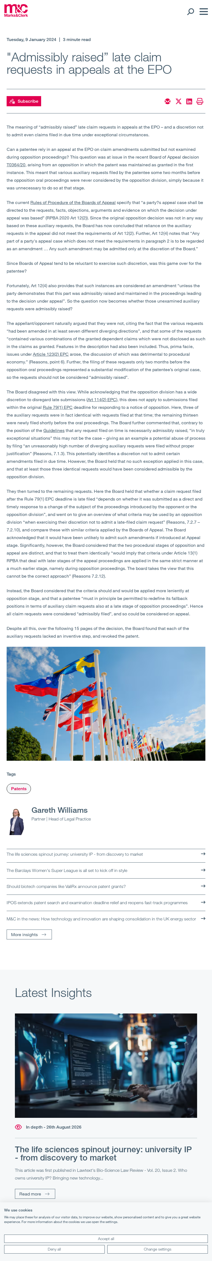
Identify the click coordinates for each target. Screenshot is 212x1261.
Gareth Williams (59, 809)
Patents (18, 788)
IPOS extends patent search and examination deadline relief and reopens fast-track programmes (97, 902)
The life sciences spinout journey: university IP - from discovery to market (75, 854)
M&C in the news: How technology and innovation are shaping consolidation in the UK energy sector (101, 918)
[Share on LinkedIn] (189, 101)
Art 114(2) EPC (102, 399)
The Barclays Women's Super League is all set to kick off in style (67, 870)
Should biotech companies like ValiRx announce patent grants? (66, 886)
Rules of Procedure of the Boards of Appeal (73, 202)
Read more (30, 1193)
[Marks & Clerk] (16, 15)
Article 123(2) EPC (51, 354)
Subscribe (28, 101)
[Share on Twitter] (178, 101)
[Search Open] (190, 11)
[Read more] (106, 1065)
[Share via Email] (167, 101)
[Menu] (202, 11)
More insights (24, 934)
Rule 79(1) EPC (58, 407)
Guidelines (54, 430)
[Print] (200, 101)
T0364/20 (16, 164)
